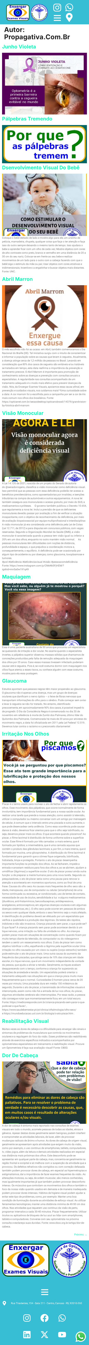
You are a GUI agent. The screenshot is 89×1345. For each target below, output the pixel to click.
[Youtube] (62, 1334)
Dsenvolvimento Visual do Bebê (40, 168)
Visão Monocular (22, 413)
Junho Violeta (19, 47)
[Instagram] (27, 1318)
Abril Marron (17, 279)
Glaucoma (14, 681)
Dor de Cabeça (20, 1055)
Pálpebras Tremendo (27, 119)
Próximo (80, 1234)
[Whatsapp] (62, 1318)
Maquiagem (16, 577)
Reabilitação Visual (25, 1021)
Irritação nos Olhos (25, 734)
